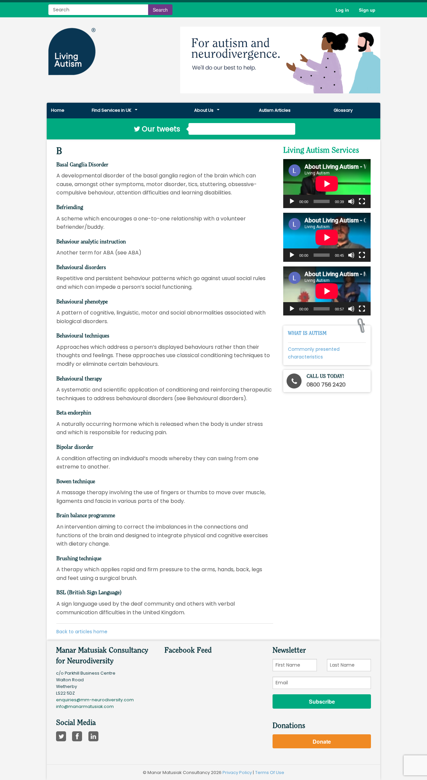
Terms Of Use (269, 772)
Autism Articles (275, 110)
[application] (327, 183)
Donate (322, 741)
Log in (342, 10)
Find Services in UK (111, 110)
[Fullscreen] (362, 201)
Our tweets (161, 129)
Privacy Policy (237, 772)
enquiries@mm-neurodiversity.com (95, 700)
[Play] (292, 201)
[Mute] (351, 201)
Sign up (367, 10)
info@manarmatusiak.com (85, 706)
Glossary (343, 110)
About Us (204, 110)
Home (57, 110)
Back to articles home (81, 631)
